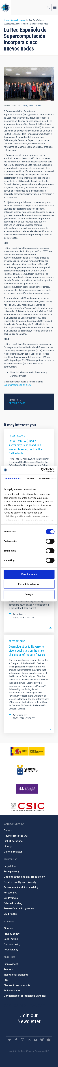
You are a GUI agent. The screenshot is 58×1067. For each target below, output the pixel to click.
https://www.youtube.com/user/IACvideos (35, 1040)
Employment (11, 964)
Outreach (14, 20)
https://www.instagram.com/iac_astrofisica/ (22, 1040)
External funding (13, 903)
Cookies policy (12, 944)
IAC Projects (11, 898)
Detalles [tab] (30, 478)
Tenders (8, 969)
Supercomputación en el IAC (17, 385)
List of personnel (13, 841)
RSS (6, 979)
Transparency (11, 871)
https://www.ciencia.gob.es (27, 751)
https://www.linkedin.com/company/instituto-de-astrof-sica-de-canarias (29, 1040)
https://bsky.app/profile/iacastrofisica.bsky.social (42, 1040)
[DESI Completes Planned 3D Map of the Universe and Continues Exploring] (50, 628)
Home (6, 20)
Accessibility (11, 949)
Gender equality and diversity (20, 882)
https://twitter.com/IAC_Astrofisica (9, 1040)
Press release (17, 403)
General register (13, 851)
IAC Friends (10, 913)
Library (8, 846)
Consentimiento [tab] (12, 478)
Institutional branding (16, 974)
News (22, 20)
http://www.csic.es (27, 806)
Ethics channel (12, 990)
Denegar (29, 594)
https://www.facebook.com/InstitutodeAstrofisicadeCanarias (16, 1040)
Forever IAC (10, 892)
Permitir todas (29, 574)
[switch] (50, 541)
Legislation (10, 866)
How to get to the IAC (16, 835)
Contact (8, 830)
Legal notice (11, 939)
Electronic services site (17, 985)
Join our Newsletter (29, 1018)
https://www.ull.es (27, 789)
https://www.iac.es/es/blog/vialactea (48, 1040)
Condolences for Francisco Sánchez (25, 995)
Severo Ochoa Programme (19, 908)
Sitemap (8, 928)
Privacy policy (11, 933)
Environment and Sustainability (21, 887)
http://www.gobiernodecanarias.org (27, 769)
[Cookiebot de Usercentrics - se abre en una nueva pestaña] (41, 470)
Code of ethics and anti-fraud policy (24, 876)
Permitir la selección (29, 584)
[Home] (5, 7)
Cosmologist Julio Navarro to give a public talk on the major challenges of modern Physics (27, 651)
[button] (29, 84)
